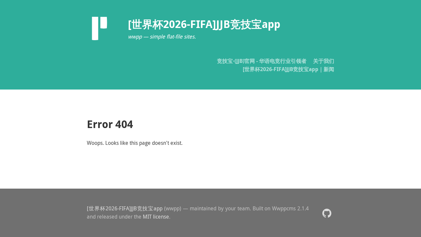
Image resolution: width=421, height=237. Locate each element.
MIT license (156, 216)
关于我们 (323, 61)
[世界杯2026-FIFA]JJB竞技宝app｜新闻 (288, 69)
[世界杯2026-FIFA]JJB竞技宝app (124, 208)
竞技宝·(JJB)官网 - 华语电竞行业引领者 (262, 61)
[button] (326, 213)
